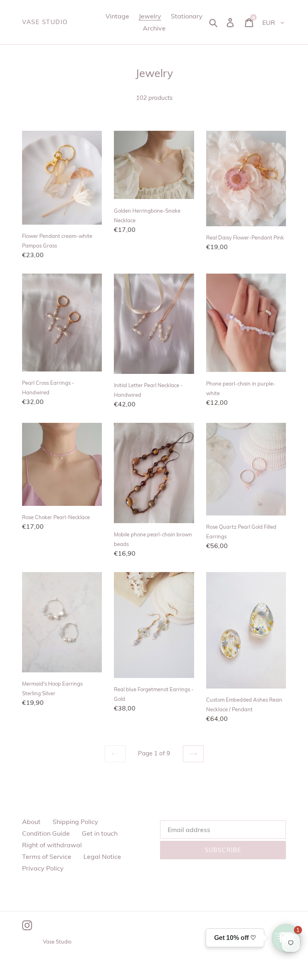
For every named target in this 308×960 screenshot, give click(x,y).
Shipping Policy (75, 822)
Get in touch (100, 833)
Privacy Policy (43, 868)
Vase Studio (45, 22)
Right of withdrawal (52, 845)
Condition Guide (46, 833)
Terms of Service (46, 856)
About (31, 822)
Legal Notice (102, 856)
